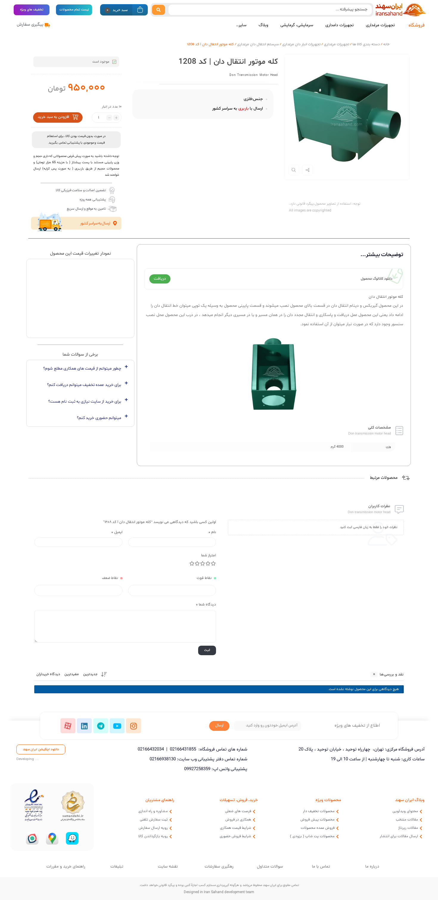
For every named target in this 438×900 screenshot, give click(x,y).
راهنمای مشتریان (159, 800)
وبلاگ (263, 25)
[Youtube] (117, 725)
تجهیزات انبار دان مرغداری (301, 44)
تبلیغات (117, 867)
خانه (386, 44)
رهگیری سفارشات (219, 867)
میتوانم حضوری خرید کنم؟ (99, 418)
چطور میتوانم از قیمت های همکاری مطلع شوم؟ (82, 368)
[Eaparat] (67, 725)
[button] (40, 749)
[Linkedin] (84, 725)
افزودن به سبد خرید (53, 117)
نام (212, 532)
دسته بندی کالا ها (366, 44)
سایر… (241, 25)
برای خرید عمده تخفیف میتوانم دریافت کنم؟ (84, 385)
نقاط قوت (204, 578)
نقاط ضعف (110, 578)
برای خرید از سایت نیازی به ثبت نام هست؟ (84, 401)
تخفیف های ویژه (32, 9)
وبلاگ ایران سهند (410, 800)
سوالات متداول (270, 867)
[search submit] (158, 10)
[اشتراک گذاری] (307, 170)
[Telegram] (100, 725)
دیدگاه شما (206, 605)
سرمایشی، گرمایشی (296, 25)
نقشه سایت (168, 867)
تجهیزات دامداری (339, 25)
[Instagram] (133, 725)
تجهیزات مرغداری (380, 25)
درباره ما (372, 867)
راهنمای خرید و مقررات (65, 867)
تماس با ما (321, 867)
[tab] (80, 368)
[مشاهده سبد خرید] (140, 10)
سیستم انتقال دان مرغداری (258, 44)
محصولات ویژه (328, 800)
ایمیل (116, 532)
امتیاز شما (208, 555)
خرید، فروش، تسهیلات (239, 800)
